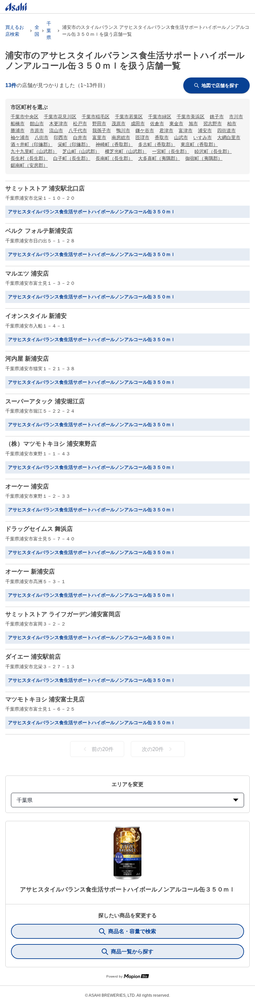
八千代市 (77, 130)
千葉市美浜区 (191, 116)
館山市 (37, 123)
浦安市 (205, 130)
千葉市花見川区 (60, 116)
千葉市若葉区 (129, 116)
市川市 (236, 116)
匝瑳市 (142, 137)
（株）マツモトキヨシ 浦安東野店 (51, 443)
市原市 (37, 130)
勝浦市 (18, 130)
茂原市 (119, 123)
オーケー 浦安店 (27, 486)
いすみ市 (202, 137)
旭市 (193, 123)
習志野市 (212, 123)
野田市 (99, 123)
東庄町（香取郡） (199, 144)
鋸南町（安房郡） (29, 165)
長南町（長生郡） (114, 158)
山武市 (181, 137)
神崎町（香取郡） (114, 144)
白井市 (80, 137)
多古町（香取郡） (156, 144)
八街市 (41, 137)
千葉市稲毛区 (96, 116)
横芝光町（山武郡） (126, 151)
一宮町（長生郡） (170, 151)
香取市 (162, 137)
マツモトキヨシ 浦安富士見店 (45, 699)
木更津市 (58, 123)
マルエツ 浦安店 (27, 273)
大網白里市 (228, 137)
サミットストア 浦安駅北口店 (45, 188)
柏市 (231, 123)
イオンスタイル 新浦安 (36, 316)
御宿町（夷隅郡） (203, 158)
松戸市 (80, 123)
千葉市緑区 (159, 116)
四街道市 (226, 130)
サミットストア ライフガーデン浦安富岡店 (63, 614)
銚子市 (217, 116)
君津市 (166, 130)
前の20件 (103, 749)
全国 (37, 31)
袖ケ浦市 (20, 137)
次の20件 (153, 749)
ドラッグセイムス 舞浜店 (39, 529)
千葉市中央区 (25, 116)
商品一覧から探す (132, 951)
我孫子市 (101, 130)
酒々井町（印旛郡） (31, 144)
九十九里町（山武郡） (34, 151)
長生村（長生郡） (29, 158)
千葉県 (48, 30)
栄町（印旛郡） (74, 144)
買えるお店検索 (14, 31)
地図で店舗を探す (220, 85)
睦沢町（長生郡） (213, 151)
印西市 (61, 137)
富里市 (99, 137)
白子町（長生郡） (71, 158)
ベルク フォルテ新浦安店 (39, 230)
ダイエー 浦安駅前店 (33, 656)
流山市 (56, 130)
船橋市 (18, 123)
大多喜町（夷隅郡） (159, 158)
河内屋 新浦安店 (27, 358)
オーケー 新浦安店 (30, 571)
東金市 (176, 123)
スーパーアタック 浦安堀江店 (45, 401)
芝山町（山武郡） (81, 151)
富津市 (186, 130)
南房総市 (121, 137)
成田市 (138, 123)
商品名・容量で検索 (132, 931)
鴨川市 (123, 130)
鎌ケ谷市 (144, 130)
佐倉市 (157, 123)
